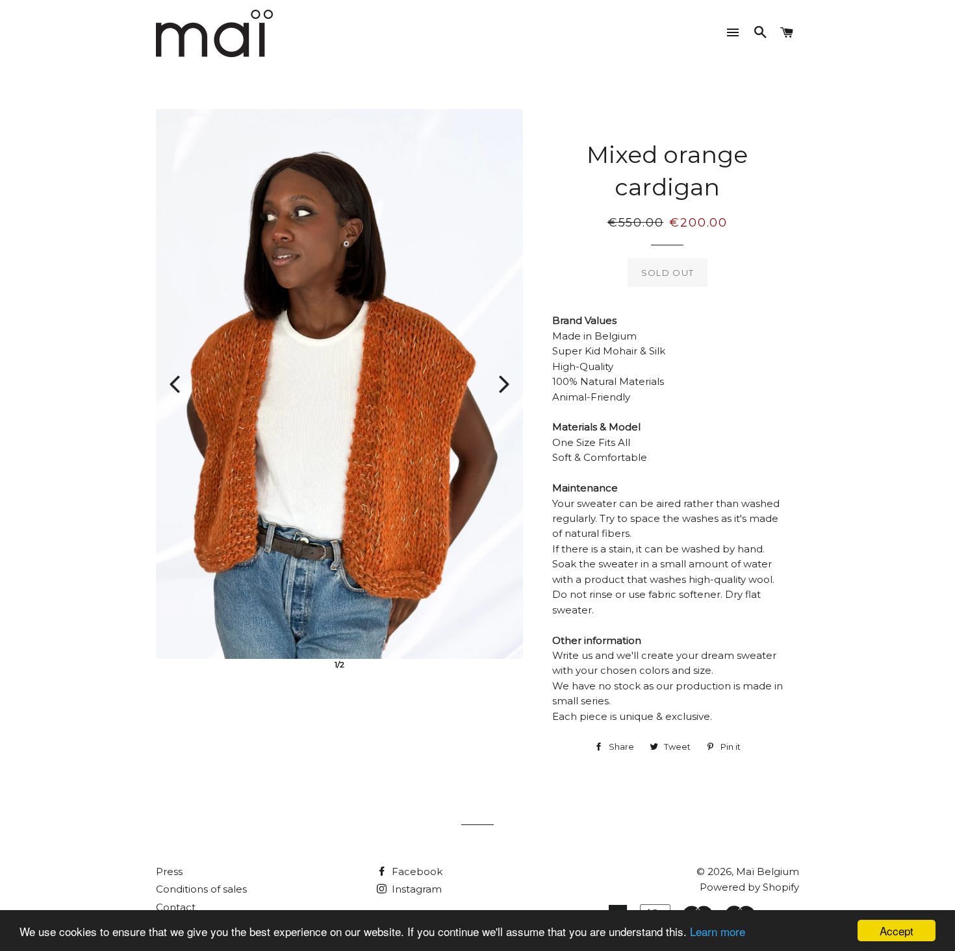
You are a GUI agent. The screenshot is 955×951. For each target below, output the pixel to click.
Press (169, 871)
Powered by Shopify (749, 887)
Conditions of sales (201, 889)
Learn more (717, 931)
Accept (896, 930)
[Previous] (175, 384)
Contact (176, 907)
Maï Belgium (767, 871)
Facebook (415, 871)
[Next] (504, 384)
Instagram (415, 889)
